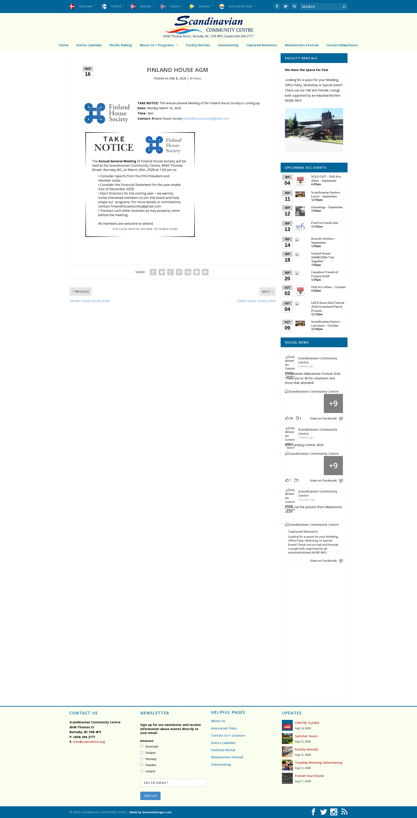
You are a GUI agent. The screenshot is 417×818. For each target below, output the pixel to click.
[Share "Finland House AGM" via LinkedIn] (188, 272)
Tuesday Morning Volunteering (318, 762)
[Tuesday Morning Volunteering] (287, 765)
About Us (218, 721)
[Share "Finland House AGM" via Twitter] (161, 272)
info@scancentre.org (88, 742)
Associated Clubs (224, 728)
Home (64, 45)
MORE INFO (293, 100)
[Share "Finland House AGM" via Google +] (170, 272)
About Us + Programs (157, 45)
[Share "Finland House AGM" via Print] (205, 272)
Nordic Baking (121, 45)
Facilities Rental (223, 750)
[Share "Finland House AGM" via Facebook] (153, 272)
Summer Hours (306, 736)
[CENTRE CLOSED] (287, 725)
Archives (196, 78)
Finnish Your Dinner (309, 776)
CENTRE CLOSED (307, 723)
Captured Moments (261, 45)
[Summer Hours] (287, 738)
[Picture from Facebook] (294, 403)
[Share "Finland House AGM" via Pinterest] (179, 272)
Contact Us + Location (228, 735)
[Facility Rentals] (287, 751)
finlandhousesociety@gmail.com (206, 118)
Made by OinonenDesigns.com (151, 812)
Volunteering (228, 45)
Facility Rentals (198, 45)
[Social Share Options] (341, 418)
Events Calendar (89, 45)
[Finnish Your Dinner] (287, 778)
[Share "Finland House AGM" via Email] (196, 272)
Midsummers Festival (301, 45)
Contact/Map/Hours (342, 45)
